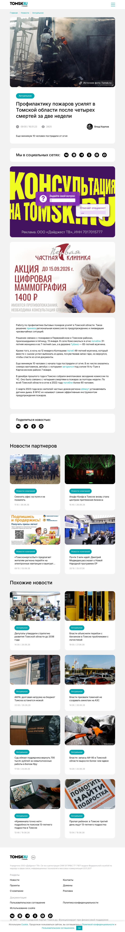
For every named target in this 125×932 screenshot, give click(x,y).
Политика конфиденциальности (80, 902)
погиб (70, 350)
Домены (67, 885)
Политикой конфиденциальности (98, 924)
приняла (31, 328)
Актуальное (38, 13)
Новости (25, 13)
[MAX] (104, 155)
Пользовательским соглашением (58, 928)
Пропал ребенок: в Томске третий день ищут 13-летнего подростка (88, 823)
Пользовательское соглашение (27, 902)
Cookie (24, 924)
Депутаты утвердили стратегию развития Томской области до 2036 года (34, 636)
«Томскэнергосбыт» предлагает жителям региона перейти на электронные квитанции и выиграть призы (34, 560)
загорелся (68, 366)
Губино (75, 344)
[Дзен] (97, 155)
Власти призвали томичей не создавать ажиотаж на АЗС (85, 699)
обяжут (85, 389)
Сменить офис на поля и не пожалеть (29, 498)
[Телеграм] (81, 155)
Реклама (68, 890)
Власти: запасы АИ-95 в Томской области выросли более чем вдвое (89, 759)
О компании (16, 890)
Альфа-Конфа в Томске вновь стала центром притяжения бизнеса (89, 498)
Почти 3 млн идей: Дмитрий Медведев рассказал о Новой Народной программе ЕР (85, 560)
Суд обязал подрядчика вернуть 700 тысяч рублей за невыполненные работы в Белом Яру (34, 760)
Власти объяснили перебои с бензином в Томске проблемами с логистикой (89, 636)
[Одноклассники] (89, 155)
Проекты (15, 885)
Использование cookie (22, 908)
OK (79, 928)
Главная (14, 13)
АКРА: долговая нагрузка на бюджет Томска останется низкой (34, 699)
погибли (96, 341)
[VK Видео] (74, 155)
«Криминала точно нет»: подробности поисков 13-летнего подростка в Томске (33, 824)
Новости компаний (25, 491)
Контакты (68, 879)
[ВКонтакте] (66, 155)
